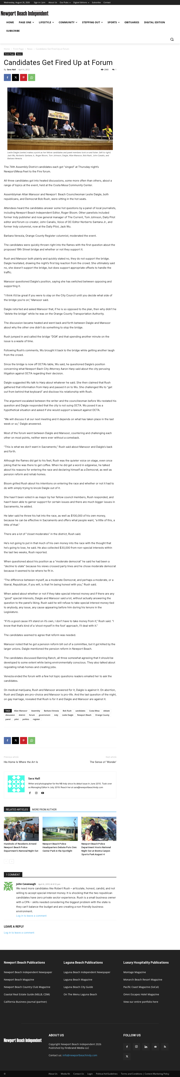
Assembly (35, 710)
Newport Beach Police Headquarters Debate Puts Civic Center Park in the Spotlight (60, 847)
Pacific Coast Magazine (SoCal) (141, 987)
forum (32, 715)
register (36, 719)
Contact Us (78, 1073)
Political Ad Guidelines (107, 1073)
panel (8, 719)
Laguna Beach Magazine (78, 979)
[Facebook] (7, 77)
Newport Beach (84, 715)
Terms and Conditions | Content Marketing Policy (145, 1073)
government (44, 715)
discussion (10, 715)
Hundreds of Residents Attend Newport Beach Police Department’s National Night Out (21, 847)
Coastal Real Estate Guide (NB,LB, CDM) (27, 994)
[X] (15, 77)
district (22, 715)
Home (7, 48)
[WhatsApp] (31, 77)
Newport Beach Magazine (19, 979)
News (30, 48)
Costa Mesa (94, 710)
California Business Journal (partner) (25, 1001)
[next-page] (11, 861)
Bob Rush (67, 710)
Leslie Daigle (67, 715)
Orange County (102, 715)
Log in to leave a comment (31, 915)
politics (25, 719)
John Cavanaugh (26, 884)
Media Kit (65, 1073)
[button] (172, 39)
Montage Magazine (134, 972)
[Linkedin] (145, 1046)
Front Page (18, 48)
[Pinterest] (23, 77)
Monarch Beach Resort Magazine (142, 979)
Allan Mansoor (20, 710)
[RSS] (164, 1046)
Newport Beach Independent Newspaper (28, 972)
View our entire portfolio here (140, 1001)
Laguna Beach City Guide (78, 987)
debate (106, 710)
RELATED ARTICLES (17, 809)
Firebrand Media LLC (77, 1048)
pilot (16, 719)
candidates (80, 710)
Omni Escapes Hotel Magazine (141, 994)
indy (56, 715)
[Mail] (155, 1046)
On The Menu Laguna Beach (80, 994)
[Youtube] (44, 793)
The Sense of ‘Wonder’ (103, 762)
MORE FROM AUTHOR (44, 809)
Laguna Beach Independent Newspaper (87, 972)
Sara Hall (11, 69)
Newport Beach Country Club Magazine (27, 987)
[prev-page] (6, 861)
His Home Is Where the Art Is (21, 762)
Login (90, 1073)
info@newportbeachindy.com (80, 1055)
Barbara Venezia (51, 710)
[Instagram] (37, 793)
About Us (53, 1073)
